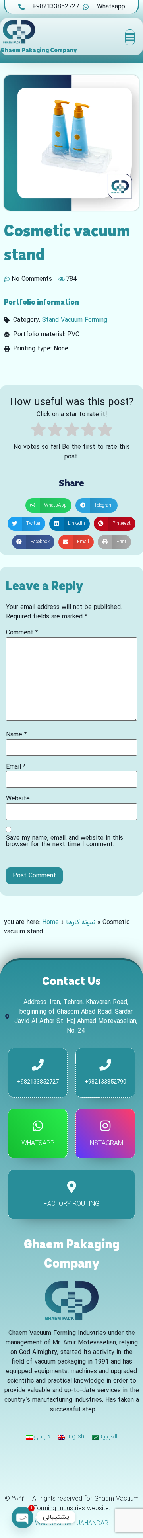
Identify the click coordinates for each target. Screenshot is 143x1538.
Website (18, 799)
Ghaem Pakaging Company (38, 50)
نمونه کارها (80, 922)
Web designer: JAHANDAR (71, 1523)
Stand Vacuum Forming (74, 320)
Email (16, 767)
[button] (48, 505)
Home (50, 922)
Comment (22, 633)
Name (16, 735)
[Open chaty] (22, 1517)
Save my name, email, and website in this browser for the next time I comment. (64, 841)
